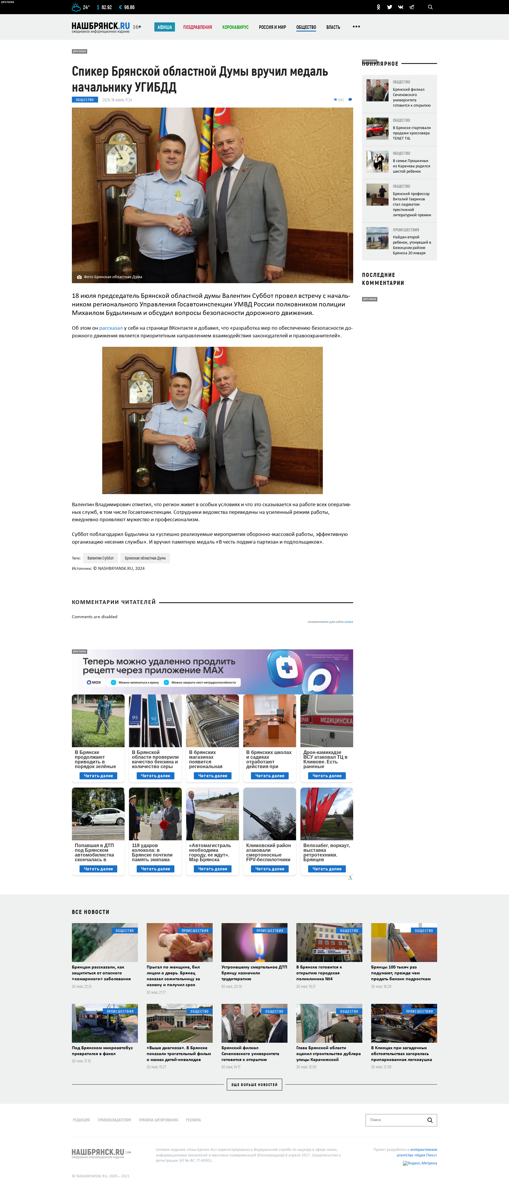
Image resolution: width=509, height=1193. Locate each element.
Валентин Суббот (100, 557)
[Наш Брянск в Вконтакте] (400, 7)
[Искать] (430, 1120)
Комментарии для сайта (330, 622)
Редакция (81, 1119)
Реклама (193, 1119)
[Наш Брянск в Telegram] (411, 7)
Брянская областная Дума (145, 557)
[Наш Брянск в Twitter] (389, 7)
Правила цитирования (158, 1119)
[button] (348, 352)
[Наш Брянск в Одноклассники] (378, 7)
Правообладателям (114, 1119)
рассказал (111, 328)
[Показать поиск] (430, 7)
